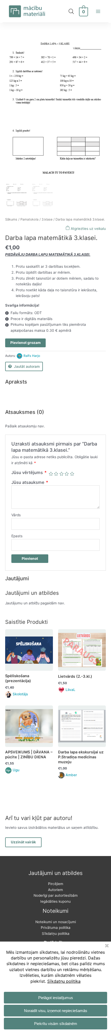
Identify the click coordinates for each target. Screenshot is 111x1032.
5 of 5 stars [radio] (72, 474)
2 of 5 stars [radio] (56, 474)
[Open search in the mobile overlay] (71, 11)
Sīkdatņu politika (55, 933)
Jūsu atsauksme (29, 482)
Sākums (11, 219)
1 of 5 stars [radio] (51, 474)
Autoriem (55, 890)
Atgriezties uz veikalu (88, 229)
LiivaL (70, 690)
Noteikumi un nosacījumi (55, 922)
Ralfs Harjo (31, 356)
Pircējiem (55, 884)
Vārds (16, 515)
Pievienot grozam (25, 343)
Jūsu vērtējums (29, 472)
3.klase (47, 219)
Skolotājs (20, 694)
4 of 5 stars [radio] (67, 474)
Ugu (16, 770)
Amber (71, 775)
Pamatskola (29, 219)
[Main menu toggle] (98, 11)
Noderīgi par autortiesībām (56, 895)
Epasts (16, 536)
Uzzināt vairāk (23, 842)
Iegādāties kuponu (55, 901)
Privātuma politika (55, 927)
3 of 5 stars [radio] (61, 474)
